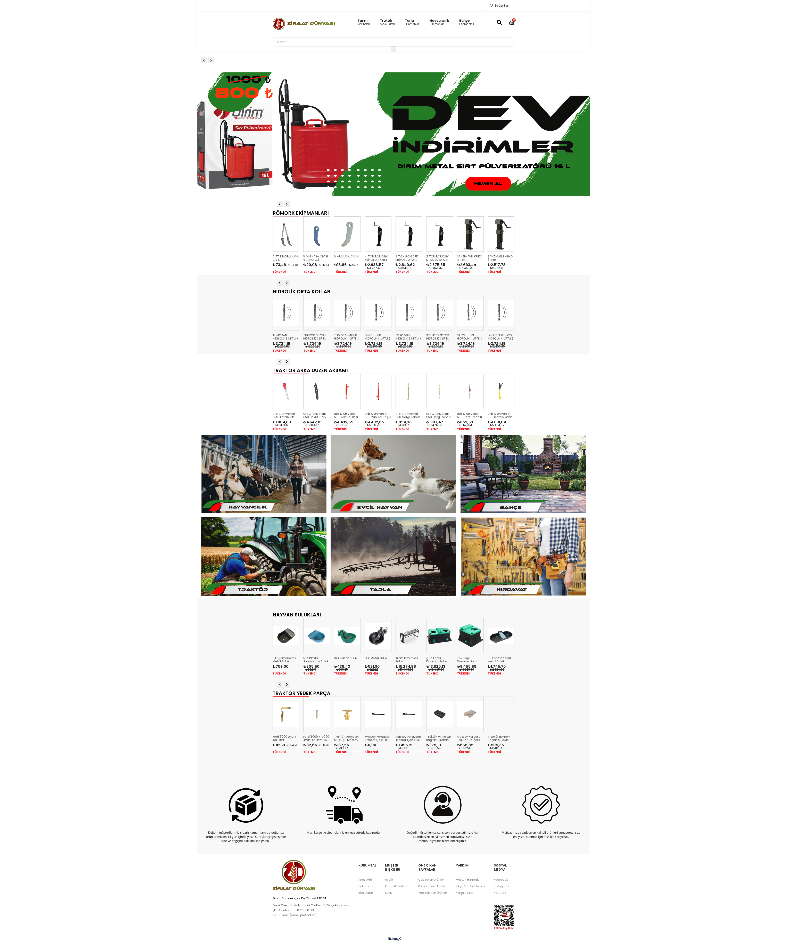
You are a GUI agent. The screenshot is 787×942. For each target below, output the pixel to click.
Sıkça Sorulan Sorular (470, 886)
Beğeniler (501, 5)
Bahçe (466, 22)
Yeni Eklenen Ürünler (432, 893)
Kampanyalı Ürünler (432, 886)
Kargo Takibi (464, 893)
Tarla (412, 22)
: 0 (286, 910)
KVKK (388, 893)
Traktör (387, 22)
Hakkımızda (366, 886)
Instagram (501, 886)
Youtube (500, 893)
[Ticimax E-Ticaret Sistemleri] (393, 939)
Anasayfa (365, 879)
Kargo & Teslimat (397, 886)
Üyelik (389, 879)
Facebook (501, 879)
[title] (396, 133)
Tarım (364, 22)
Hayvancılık (439, 22)
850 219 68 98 (304, 910)
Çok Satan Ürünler (431, 879)
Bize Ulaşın (365, 893)
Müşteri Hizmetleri (468, 879)
